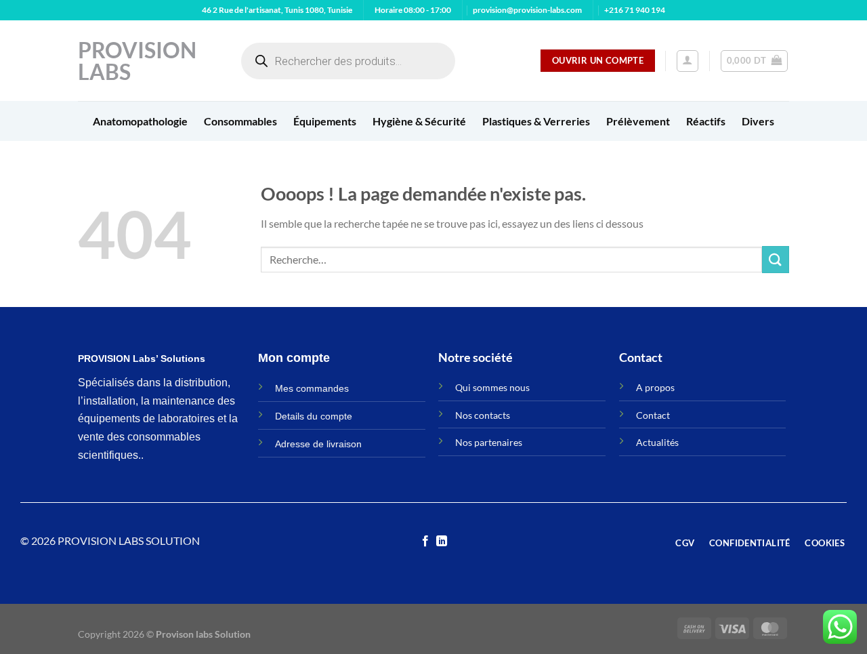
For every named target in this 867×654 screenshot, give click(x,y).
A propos (655, 387)
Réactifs (705, 121)
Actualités (657, 442)
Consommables (240, 121)
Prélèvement (638, 121)
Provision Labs (137, 61)
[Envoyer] (775, 259)
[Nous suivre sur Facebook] (425, 541)
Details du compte (313, 416)
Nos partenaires (488, 442)
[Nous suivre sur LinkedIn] (441, 541)
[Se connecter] (687, 61)
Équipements (324, 121)
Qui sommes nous (492, 387)
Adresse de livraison (318, 443)
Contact (653, 415)
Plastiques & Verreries (536, 121)
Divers (758, 121)
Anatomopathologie (140, 121)
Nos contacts (482, 415)
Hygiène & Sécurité (419, 121)
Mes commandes (312, 388)
